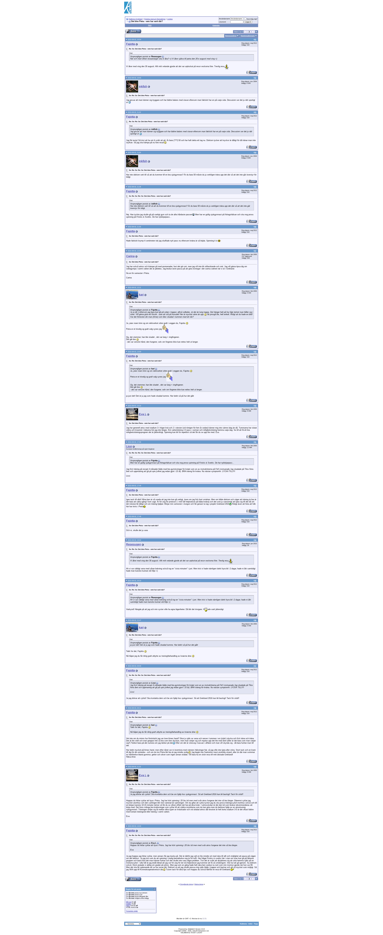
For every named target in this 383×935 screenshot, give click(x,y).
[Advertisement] (204, 7)
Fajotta (130, 43)
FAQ (150, 25)
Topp (256, 924)
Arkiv (250, 924)
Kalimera (243, 924)
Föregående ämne (186, 884)
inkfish (143, 86)
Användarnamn (224, 19)
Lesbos (170, 19)
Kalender (216, 25)
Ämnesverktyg (231, 36)
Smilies (128, 904)
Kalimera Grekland (135, 19)
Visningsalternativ (248, 36)
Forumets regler (132, 911)
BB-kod (129, 902)
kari (141, 294)
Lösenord (222, 22)
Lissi (129, 446)
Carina (130, 256)
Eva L (142, 414)
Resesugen (133, 544)
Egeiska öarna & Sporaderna (154, 19)
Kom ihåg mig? (252, 19)
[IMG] (128, 905)
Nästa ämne (198, 884)
